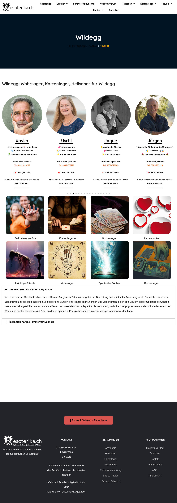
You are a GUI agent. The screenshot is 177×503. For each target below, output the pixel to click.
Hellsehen (127, 3)
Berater (61, 3)
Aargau (93, 46)
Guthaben (114, 10)
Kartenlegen (146, 3)
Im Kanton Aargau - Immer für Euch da (31, 322)
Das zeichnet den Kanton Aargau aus (30, 289)
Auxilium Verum (108, 3)
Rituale (165, 3)
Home (70, 46)
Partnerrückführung (83, 3)
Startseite (45, 3)
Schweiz (81, 46)
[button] (67, 193)
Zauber (97, 10)
